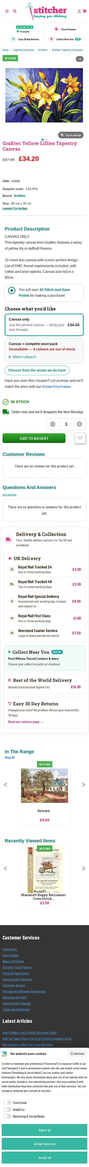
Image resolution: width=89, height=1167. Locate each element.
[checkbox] (14, 1102)
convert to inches (15, 208)
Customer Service (14, 985)
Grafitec (19, 195)
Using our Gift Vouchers (17, 979)
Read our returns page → (26, 721)
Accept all (44, 1157)
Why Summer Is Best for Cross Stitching (28, 1044)
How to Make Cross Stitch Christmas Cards (30, 1032)
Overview (79, 1053)
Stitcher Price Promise (56, 386)
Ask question (9, 494)
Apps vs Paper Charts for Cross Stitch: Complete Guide (37, 1038)
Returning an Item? (15, 997)
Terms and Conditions (16, 1009)
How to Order (11, 955)
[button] (14, 11)
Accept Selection (44, 1144)
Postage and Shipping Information (24, 991)
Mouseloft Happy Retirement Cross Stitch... (43, 897)
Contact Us (10, 949)
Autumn (43, 811)
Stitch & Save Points (16, 973)
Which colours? (24, 357)
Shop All (9, 757)
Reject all (44, 1130)
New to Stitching (13, 961)
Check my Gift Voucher (17, 1003)
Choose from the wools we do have (37, 370)
